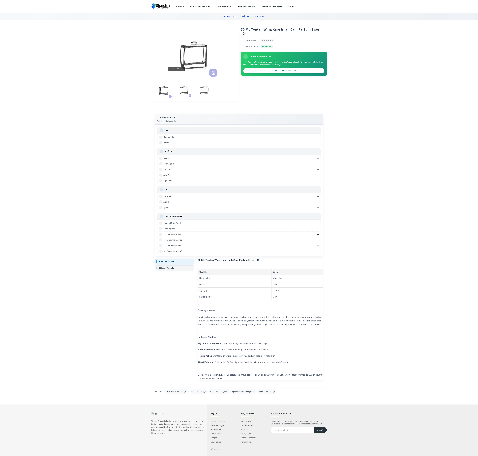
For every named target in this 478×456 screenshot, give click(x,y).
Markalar (244, 429)
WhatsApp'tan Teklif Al (285, 70)
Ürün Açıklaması (166, 261)
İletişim (214, 437)
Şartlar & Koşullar (218, 421)
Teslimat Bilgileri (218, 425)
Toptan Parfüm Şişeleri (218, 391)
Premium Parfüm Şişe (267, 391)
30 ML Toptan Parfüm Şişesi (176, 391)
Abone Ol (320, 430)
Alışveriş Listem (247, 425)
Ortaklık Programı (248, 437)
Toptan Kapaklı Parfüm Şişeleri (242, 391)
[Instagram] (163, 440)
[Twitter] (158, 440)
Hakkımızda (216, 429)
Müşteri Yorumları (167, 268)
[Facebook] (153, 440)
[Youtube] (168, 440)
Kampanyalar (246, 442)
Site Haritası (246, 421)
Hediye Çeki (246, 433)
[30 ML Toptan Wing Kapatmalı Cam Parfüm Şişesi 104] (164, 90)
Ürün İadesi (216, 442)
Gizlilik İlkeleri (216, 433)
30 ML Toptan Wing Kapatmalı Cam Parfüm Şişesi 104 (242, 16)
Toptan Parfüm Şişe (198, 391)
